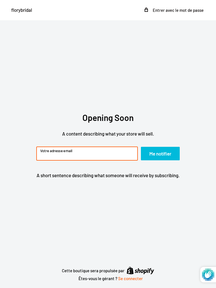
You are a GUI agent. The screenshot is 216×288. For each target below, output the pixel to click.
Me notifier (160, 153)
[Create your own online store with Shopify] (140, 270)
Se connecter (130, 278)
